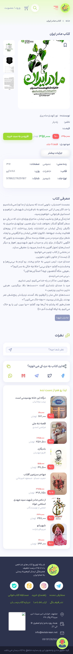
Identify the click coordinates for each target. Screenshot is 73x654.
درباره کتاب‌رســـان (20, 602)
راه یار (55, 122)
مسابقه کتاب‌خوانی (18, 595)
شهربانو (41, 525)
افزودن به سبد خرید (18, 136)
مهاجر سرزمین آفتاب (35, 474)
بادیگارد (42, 449)
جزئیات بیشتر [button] (55, 153)
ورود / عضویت (12, 8)
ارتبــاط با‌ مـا (40, 602)
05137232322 (49, 639)
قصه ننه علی (39, 423)
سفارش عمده (57, 595)
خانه (68, 20)
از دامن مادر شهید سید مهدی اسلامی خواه (30, 502)
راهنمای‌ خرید (39, 595)
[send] (10, 350)
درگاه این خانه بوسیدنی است (30, 398)
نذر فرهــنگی (56, 602)
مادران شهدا (62, 317)
